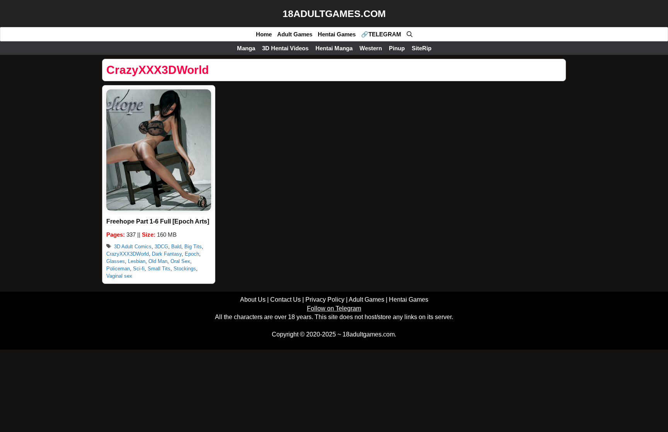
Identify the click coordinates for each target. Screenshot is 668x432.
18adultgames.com (369, 334)
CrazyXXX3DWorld (127, 254)
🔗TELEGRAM (381, 34)
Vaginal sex (119, 276)
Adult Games (294, 34)
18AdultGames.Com (334, 13)
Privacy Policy (324, 299)
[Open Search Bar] (409, 34)
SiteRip (421, 48)
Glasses (115, 261)
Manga (246, 48)
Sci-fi (139, 268)
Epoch (192, 254)
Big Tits (193, 246)
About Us (253, 299)
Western (371, 48)
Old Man (157, 261)
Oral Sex (180, 261)
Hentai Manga (334, 48)
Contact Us (285, 299)
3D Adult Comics (133, 246)
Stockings (185, 268)
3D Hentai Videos (285, 48)
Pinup (397, 48)
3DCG (161, 246)
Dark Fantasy (167, 254)
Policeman (118, 268)
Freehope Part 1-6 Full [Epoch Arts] (157, 221)
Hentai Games (337, 34)
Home (264, 34)
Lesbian (136, 261)
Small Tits (159, 268)
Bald (176, 246)
